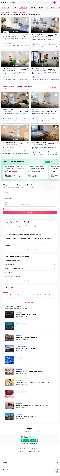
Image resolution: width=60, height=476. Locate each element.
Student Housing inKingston (10, 297)
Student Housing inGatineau (37, 294)
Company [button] (4, 459)
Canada (8, 12)
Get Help (53, 87)
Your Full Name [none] (7, 192)
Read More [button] (15, 171)
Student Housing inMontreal (10, 294)
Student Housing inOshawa (24, 297)
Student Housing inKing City (51, 297)
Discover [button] (4, 462)
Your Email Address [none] (8, 198)
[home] (4, 2)
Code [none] (6, 202)
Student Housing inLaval (23, 294)
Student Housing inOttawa (51, 294)
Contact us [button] (5, 469)
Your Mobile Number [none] (25, 204)
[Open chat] (57, 473)
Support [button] (4, 466)
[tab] (5, 291)
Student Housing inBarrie (37, 297)
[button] (32, 2)
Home (2, 12)
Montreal (14, 12)
